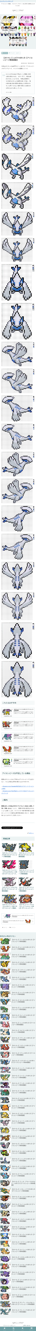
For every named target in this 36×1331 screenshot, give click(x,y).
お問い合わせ (26, 1325)
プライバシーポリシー (9, 1325)
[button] (32, 839)
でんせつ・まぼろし (15, 53)
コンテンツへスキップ (6, 1)
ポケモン (5, 53)
